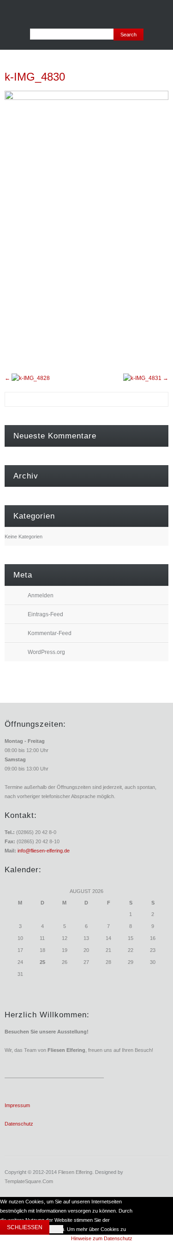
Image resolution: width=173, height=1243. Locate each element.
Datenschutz (19, 1123)
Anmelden (41, 595)
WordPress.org (46, 652)
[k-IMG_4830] (86, 98)
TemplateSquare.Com (29, 1181)
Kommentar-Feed (50, 633)
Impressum (17, 1105)
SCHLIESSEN (24, 1227)
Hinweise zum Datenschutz (101, 1238)
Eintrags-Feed (45, 614)
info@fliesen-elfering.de (43, 850)
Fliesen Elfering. (76, 1172)
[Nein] (56, 1229)
